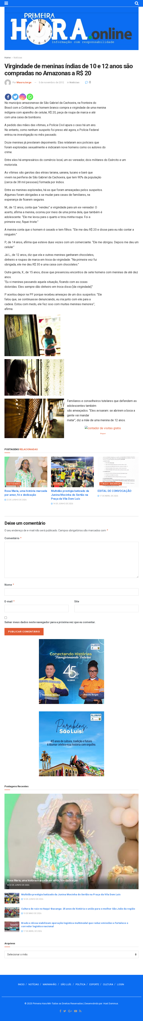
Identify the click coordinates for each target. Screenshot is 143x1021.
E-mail (9, 601)
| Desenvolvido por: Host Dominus (100, 1003)
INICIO (21, 984)
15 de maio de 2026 (32, 913)
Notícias (18, 57)
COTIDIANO (13, 484)
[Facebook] (8, 97)
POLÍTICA (80, 984)
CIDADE (58, 484)
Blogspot (103, 433)
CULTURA (108, 984)
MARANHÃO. (50, 984)
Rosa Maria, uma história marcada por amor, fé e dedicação (42, 880)
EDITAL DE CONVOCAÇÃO (114, 491)
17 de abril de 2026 (108, 496)
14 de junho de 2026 (63, 504)
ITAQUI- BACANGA (111, 484)
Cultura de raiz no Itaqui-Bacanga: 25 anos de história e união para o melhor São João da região (78, 908)
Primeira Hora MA (42, 1003)
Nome (9, 584)
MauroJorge (24, 82)
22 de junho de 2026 (16, 500)
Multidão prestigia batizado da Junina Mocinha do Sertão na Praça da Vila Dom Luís (70, 494)
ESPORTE (94, 984)
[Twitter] (15, 97)
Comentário (13, 538)
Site (76, 601)
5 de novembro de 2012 (51, 82)
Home (7, 57)
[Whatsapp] (30, 97)
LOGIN (120, 984)
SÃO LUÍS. (66, 984)
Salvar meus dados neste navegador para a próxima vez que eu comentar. (50, 622)
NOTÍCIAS (33, 984)
